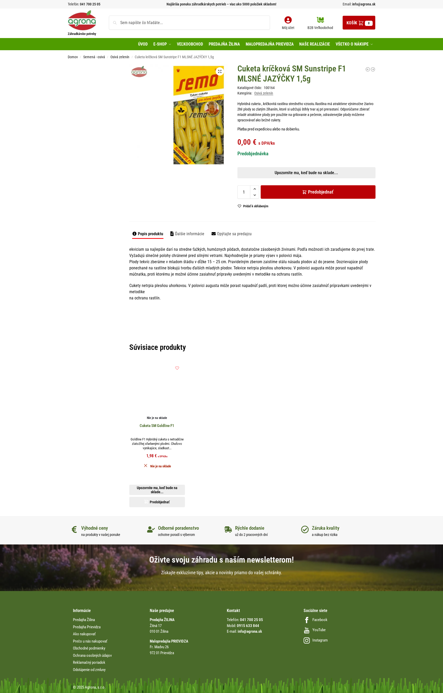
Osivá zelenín (119, 57)
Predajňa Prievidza (87, 627)
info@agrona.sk (363, 4)
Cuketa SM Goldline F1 (157, 425)
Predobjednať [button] (217, 193)
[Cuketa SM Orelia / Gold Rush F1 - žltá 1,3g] (373, 69)
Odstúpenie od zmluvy (89, 669)
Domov (73, 57)
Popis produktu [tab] (150, 233)
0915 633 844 (248, 625)
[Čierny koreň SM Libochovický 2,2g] (367, 69)
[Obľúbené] (177, 368)
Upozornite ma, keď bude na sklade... (214, 181)
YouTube (319, 630)
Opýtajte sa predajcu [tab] (234, 233)
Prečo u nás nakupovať (90, 641)
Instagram (320, 640)
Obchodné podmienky (89, 648)
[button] (359, 23)
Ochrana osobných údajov (92, 655)
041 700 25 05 (90, 4)
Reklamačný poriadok (89, 662)
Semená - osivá (94, 57)
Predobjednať (320, 192)
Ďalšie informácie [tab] (189, 233)
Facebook (319, 619)
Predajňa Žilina (84, 619)
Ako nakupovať (84, 634)
